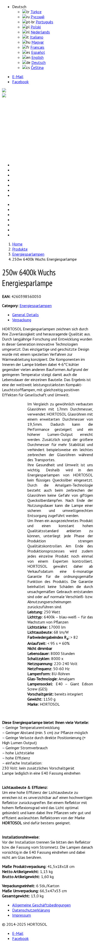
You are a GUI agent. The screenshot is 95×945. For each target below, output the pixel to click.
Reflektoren (32, 135)
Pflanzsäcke (32, 130)
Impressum (21, 915)
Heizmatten (32, 125)
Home (16, 105)
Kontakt (18, 155)
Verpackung (21, 319)
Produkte (19, 110)
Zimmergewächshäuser (41, 140)
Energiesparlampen (38, 115)
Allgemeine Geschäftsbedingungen (41, 904)
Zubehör (29, 145)
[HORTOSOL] (14, 90)
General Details (25, 314)
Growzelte (31, 120)
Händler (17, 150)
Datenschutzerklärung (31, 910)
